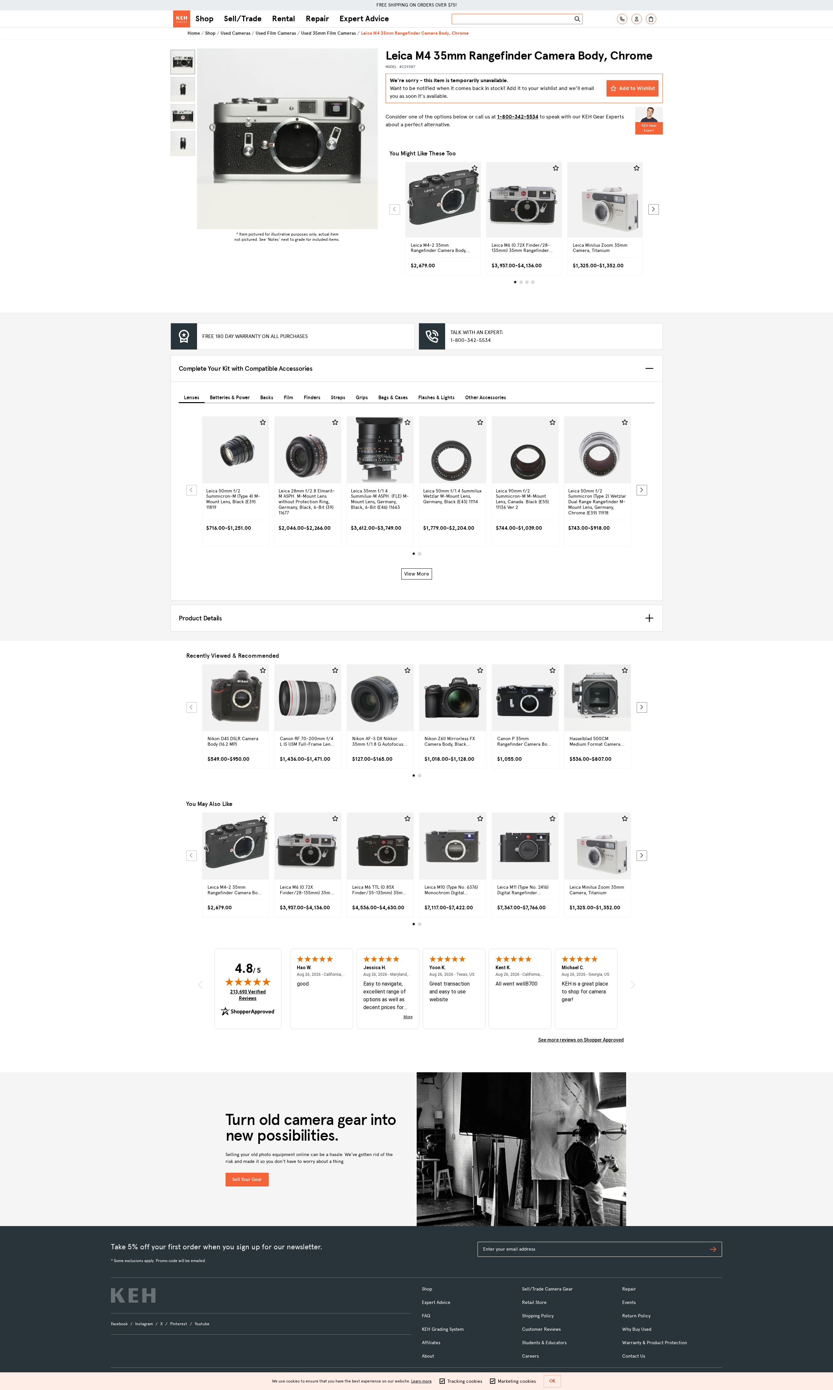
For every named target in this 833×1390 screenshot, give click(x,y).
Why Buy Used (636, 1329)
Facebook (119, 1324)
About (428, 1356)
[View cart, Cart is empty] (651, 19)
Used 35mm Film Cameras (328, 33)
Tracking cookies (464, 1381)
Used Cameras (235, 33)
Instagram (144, 1324)
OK (552, 1381)
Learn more (421, 1381)
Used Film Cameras (276, 33)
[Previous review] (200, 984)
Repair (317, 19)
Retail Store (534, 1302)
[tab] (192, 396)
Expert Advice (364, 19)
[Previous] (394, 209)
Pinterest (178, 1324)
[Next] (653, 209)
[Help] (622, 19)
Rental (283, 19)
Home (194, 33)
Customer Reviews (541, 1329)
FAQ (426, 1316)
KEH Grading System (443, 1329)
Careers (530, 1356)
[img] (248, 981)
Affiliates (431, 1342)
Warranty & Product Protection (654, 1342)
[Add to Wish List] (474, 168)
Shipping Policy (537, 1316)
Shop (204, 19)
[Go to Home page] (181, 18)
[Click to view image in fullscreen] (287, 138)
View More (416, 574)
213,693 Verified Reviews (249, 995)
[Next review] (633, 984)
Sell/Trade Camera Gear (547, 1289)
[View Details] (443, 207)
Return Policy (636, 1316)
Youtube (202, 1324)
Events (629, 1302)
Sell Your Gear (247, 1179)
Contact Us (633, 1356)
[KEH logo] (133, 1295)
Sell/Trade (243, 19)
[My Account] (636, 19)
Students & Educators (544, 1342)
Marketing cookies (517, 1381)
